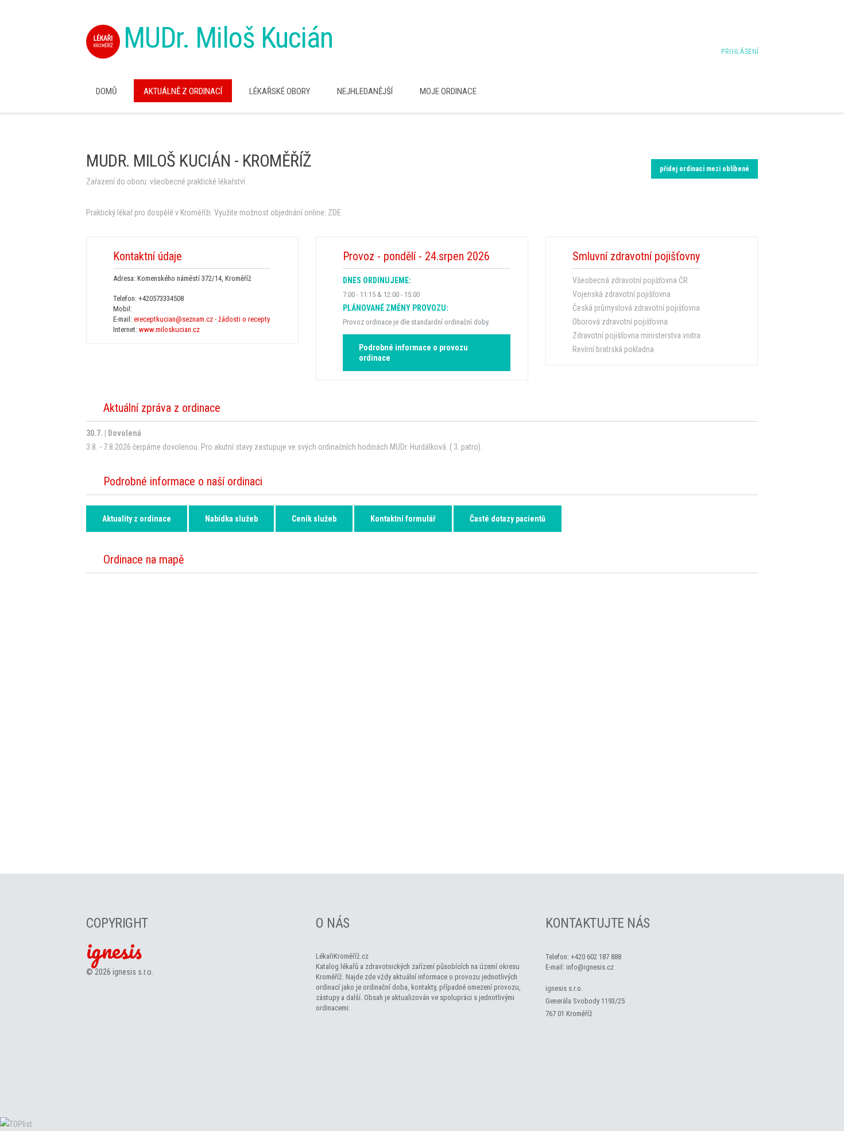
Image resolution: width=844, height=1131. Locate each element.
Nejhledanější (365, 91)
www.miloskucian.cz (169, 329)
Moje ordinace (448, 91)
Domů (106, 91)
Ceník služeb (314, 518)
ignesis (114, 950)
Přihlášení (740, 52)
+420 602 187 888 (596, 956)
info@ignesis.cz (590, 967)
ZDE (334, 212)
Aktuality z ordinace (136, 518)
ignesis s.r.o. (133, 971)
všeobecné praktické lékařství (197, 181)
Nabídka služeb (231, 518)
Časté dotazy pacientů (507, 518)
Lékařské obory (279, 91)
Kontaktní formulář (403, 518)
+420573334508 (161, 298)
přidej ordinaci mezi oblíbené (704, 169)
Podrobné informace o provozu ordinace (413, 352)
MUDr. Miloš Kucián (228, 38)
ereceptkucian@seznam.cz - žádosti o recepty (202, 319)
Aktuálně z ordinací (183, 91)
